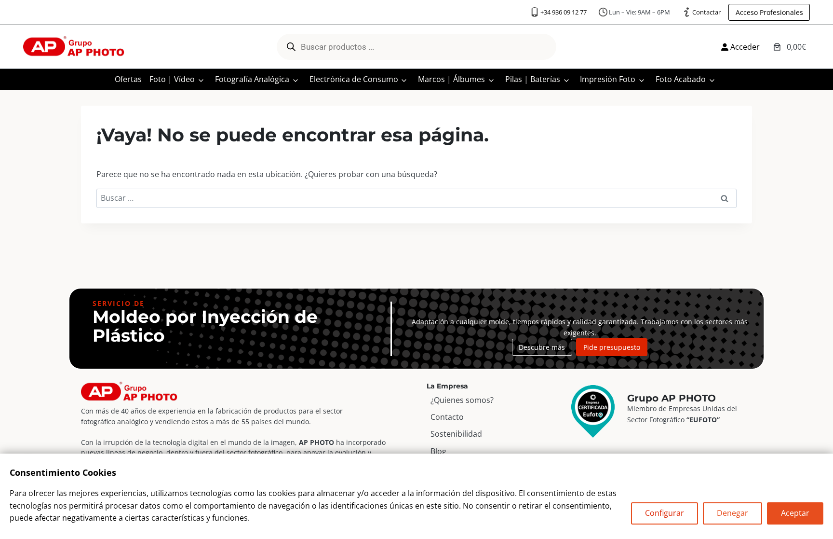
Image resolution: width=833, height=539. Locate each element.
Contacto (447, 417)
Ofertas (128, 79)
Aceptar (795, 513)
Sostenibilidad (456, 433)
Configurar (664, 513)
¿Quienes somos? (462, 400)
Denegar (732, 513)
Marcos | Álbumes (451, 79)
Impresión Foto (607, 79)
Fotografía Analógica (252, 79)
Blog (438, 451)
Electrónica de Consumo (353, 79)
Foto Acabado (681, 79)
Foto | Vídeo (172, 79)
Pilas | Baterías (532, 79)
